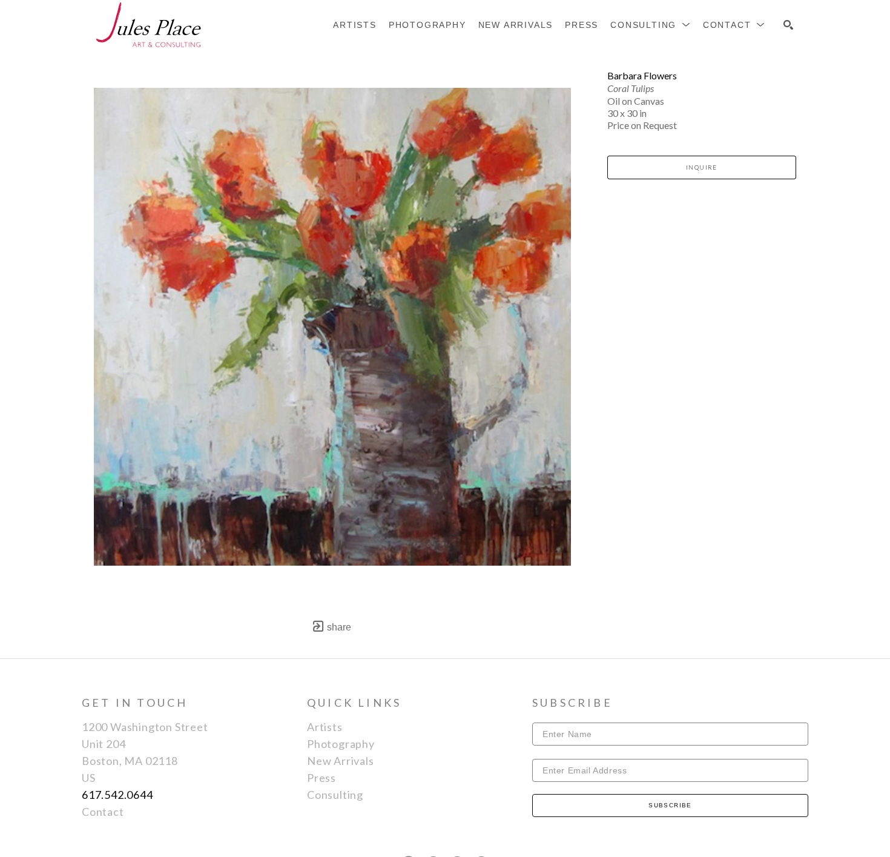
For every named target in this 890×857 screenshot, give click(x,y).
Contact (103, 811)
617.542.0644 (117, 794)
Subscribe (670, 805)
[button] (650, 25)
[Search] (788, 25)
